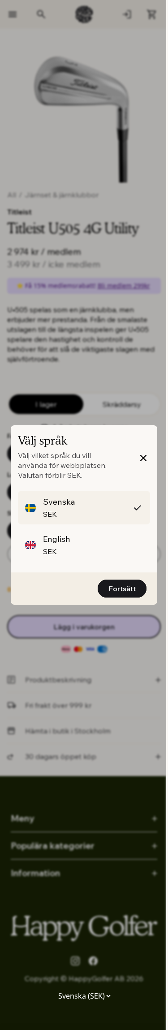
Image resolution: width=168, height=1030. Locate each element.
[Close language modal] (143, 458)
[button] (84, 507)
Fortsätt (122, 588)
